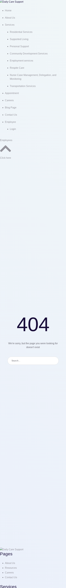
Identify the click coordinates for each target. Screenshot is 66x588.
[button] (6, 140)
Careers (9, 572)
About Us (10, 563)
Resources (11, 568)
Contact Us (11, 577)
